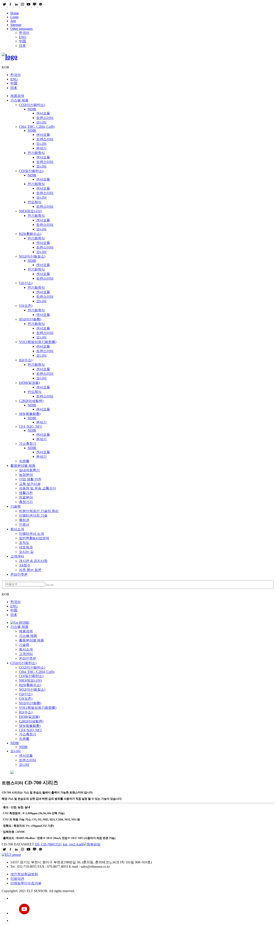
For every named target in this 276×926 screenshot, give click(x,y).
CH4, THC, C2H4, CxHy (37, 126)
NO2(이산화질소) (32, 256)
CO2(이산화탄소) (32, 105)
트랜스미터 (44, 118)
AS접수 (24, 565)
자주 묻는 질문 (30, 570)
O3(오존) (25, 305)
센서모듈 (43, 113)
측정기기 (26, 502)
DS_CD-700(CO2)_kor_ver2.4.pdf (59, 844)
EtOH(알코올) (29, 383)
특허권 (24, 520)
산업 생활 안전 (30, 479)
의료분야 (26, 497)
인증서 (24, 524)
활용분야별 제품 (22, 465)
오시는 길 (26, 552)
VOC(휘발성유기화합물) (37, 342)
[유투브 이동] (142, 909)
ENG (22, 37)
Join (13, 21)
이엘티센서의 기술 (33, 515)
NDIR (32, 109)
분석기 (41, 148)
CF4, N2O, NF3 (30, 426)
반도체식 (34, 202)
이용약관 (17, 878)
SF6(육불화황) (30, 414)
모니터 (41, 122)
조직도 (24, 543)
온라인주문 (19, 574)
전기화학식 (36, 153)
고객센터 (17, 556)
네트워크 (26, 547)
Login (14, 17)
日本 (22, 45)
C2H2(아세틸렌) (31, 401)
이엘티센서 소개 (31, 533)
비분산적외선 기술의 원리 (39, 511)
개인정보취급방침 (24, 874)
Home (14, 13)
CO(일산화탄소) (31, 171)
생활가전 (26, 493)
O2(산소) (25, 283)
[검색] (47, 585)
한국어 (24, 33)
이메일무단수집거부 (25, 883)
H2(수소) (25, 360)
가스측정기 (27, 443)
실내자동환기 (29, 470)
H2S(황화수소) (30, 234)
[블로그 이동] (142, 898)
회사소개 (17, 529)
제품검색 (17, 96)
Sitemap (15, 25)
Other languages (21, 28)
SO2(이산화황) (30, 319)
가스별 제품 (19, 100)
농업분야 (26, 474)
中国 (22, 41)
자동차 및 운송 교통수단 (37, 488)
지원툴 (24, 461)
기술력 (15, 506)
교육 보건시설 (30, 484)
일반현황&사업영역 (34, 538)
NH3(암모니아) (30, 211)
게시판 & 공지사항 (33, 561)
